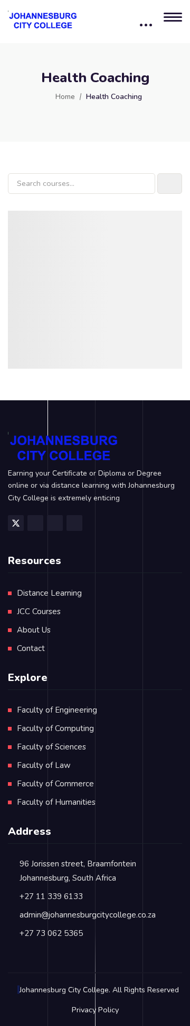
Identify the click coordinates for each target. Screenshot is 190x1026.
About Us (34, 630)
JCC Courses (39, 611)
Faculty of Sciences (51, 747)
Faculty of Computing (55, 728)
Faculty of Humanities (56, 802)
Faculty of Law (44, 765)
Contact (31, 648)
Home (65, 97)
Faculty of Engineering (57, 710)
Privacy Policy (95, 1009)
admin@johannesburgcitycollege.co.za (88, 915)
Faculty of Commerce (55, 783)
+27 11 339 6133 (51, 896)
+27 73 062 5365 (51, 933)
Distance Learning (49, 593)
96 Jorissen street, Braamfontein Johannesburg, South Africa (78, 871)
